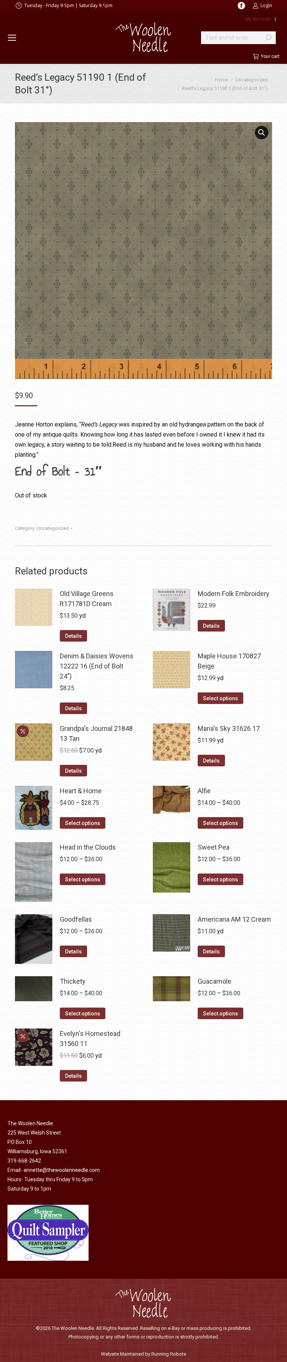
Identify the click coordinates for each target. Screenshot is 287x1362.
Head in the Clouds (88, 847)
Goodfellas (76, 919)
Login (266, 5)
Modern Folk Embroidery (233, 594)
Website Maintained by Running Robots (143, 1354)
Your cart (270, 56)
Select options (220, 698)
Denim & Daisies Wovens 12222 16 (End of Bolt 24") (96, 666)
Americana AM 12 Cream (234, 919)
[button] (261, 132)
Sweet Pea (213, 847)
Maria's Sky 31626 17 (229, 728)
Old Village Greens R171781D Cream (87, 599)
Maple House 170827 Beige (229, 661)
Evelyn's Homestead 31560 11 (90, 1039)
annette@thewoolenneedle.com (62, 1170)
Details (73, 636)
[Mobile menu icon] (11, 37)
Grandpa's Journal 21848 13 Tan (96, 733)
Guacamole (214, 981)
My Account (258, 19)
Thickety (73, 981)
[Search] (268, 37)
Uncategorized (53, 528)
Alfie (204, 791)
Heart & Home (81, 791)
